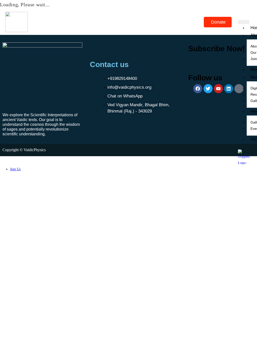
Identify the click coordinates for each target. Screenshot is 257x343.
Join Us (15, 169)
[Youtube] (218, 88)
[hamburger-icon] (243, 22)
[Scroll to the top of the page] (1, 159)
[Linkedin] (228, 88)
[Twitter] (208, 88)
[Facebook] (197, 88)
